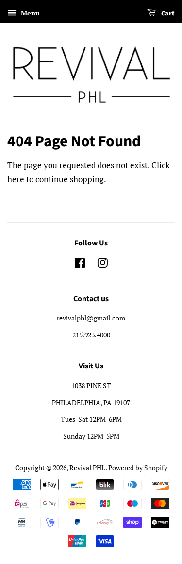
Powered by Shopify (137, 467)
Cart (167, 13)
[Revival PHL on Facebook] (79, 264)
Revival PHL (87, 467)
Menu (29, 12)
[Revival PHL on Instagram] (102, 264)
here (15, 178)
